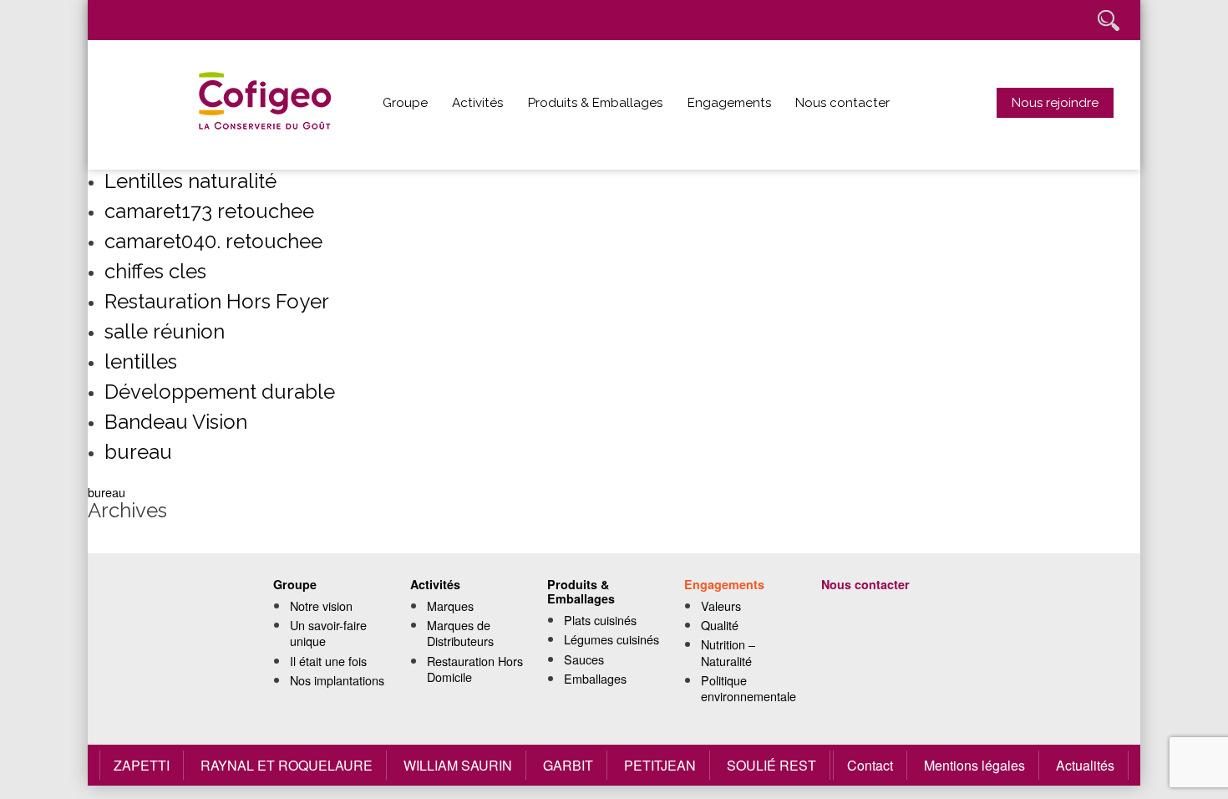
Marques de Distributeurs (460, 632)
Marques (450, 605)
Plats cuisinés (600, 620)
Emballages (595, 678)
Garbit (568, 765)
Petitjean (660, 765)
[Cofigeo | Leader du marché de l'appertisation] (284, 105)
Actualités (1085, 765)
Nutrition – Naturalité (728, 652)
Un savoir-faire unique (328, 632)
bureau (106, 492)
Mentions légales (974, 765)
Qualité (719, 625)
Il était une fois (328, 660)
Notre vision (321, 605)
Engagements (729, 102)
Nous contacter (842, 102)
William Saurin (457, 765)
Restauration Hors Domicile (475, 668)
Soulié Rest (771, 765)
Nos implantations (337, 680)
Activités (477, 102)
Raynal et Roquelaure (286, 765)
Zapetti (142, 765)
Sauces (584, 659)
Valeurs (721, 605)
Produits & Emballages (595, 102)
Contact (870, 765)
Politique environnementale (748, 688)
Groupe (405, 102)
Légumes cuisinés (611, 639)
